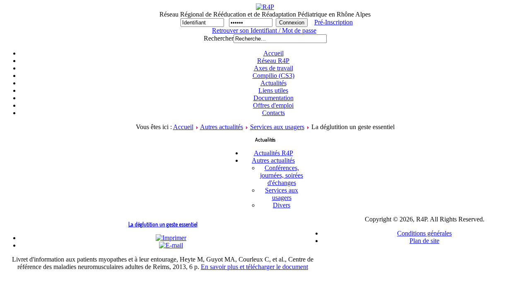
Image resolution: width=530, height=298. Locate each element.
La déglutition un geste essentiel (163, 224)
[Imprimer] (171, 237)
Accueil (183, 126)
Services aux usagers (277, 126)
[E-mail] (171, 245)
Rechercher (219, 38)
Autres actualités (221, 126)
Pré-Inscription (333, 22)
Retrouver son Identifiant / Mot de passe (264, 30)
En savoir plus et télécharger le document (254, 266)
